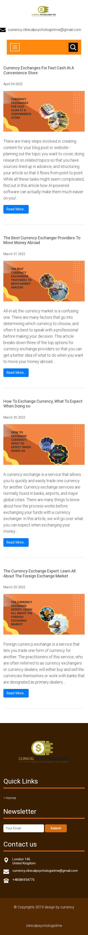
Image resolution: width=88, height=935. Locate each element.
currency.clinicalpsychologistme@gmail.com (44, 29)
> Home (9, 797)
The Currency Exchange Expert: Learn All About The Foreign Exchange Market (39, 573)
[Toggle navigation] (15, 47)
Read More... (16, 209)
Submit (56, 828)
